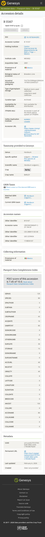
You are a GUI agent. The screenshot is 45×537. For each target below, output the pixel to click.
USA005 (27, 122)
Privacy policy (23, 518)
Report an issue (23, 500)
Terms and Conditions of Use (23, 511)
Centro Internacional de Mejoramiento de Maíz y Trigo (30, 49)
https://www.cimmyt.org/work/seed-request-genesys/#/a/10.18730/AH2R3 (32, 132)
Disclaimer (24, 496)
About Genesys (23, 489)
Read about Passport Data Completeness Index (20, 283)
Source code (23, 503)
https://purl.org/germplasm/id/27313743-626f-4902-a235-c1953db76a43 (31, 456)
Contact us (23, 493)
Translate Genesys (23, 507)
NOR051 (27, 119)
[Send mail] (4, 187)
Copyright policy (23, 514)
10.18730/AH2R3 (33, 37)
